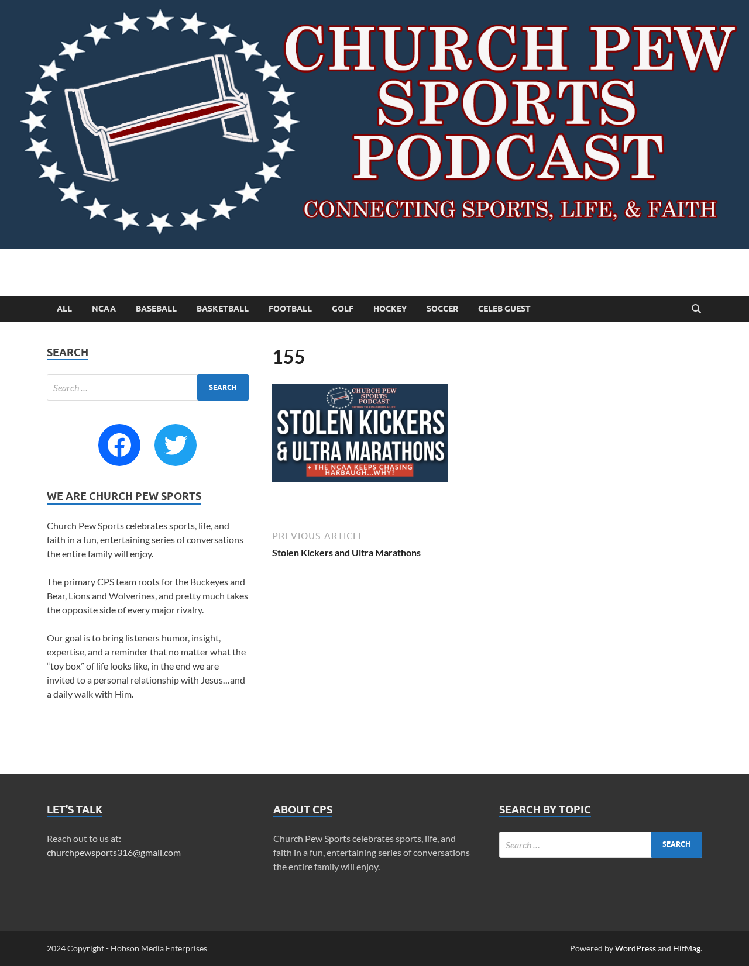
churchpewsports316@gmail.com (114, 852)
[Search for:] (148, 387)
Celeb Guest (504, 308)
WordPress (635, 948)
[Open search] (696, 309)
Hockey (390, 308)
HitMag (686, 948)
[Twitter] (175, 445)
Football (290, 308)
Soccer (442, 308)
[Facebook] (119, 445)
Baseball (156, 308)
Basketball (223, 308)
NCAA (104, 308)
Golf (342, 308)
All (64, 308)
